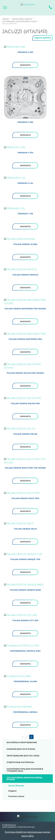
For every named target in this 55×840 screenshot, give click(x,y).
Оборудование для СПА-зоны (23, 756)
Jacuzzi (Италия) (16, 785)
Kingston (12, 791)
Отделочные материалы (20, 762)
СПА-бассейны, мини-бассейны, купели (19, 21)
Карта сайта (27, 835)
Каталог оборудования (22, 18)
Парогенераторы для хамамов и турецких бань (25, 770)
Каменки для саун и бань (21, 749)
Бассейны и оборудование (22, 742)
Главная (5, 18)
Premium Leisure (16, 796)
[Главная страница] (27, 8)
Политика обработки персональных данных (27, 831)
